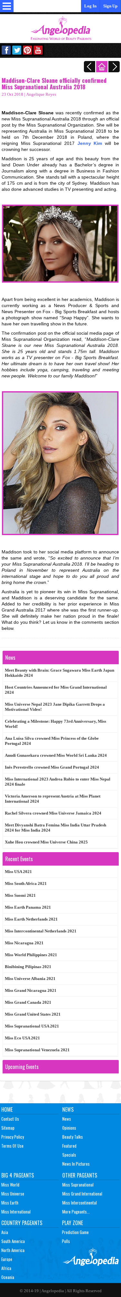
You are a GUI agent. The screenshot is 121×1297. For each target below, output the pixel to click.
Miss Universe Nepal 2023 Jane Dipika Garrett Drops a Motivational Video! (55, 707)
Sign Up (110, 6)
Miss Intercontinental (79, 1202)
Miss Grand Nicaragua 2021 (30, 990)
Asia (4, 1232)
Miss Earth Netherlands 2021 (31, 919)
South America (13, 1241)
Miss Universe (12, 1193)
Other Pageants (79, 1175)
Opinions (69, 1128)
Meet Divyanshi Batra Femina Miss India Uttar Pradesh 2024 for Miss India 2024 (55, 828)
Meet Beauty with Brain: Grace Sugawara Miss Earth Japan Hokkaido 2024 (59, 673)
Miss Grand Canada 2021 (28, 1002)
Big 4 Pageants (17, 1175)
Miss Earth (9, 1202)
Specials (69, 1154)
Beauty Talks (72, 1137)
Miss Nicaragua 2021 (24, 942)
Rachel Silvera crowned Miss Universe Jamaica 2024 (53, 813)
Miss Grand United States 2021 (33, 1014)
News (68, 1109)
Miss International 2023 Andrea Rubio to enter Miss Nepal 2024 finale (57, 782)
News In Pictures (76, 1163)
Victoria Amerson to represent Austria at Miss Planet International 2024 (52, 799)
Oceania (7, 1277)
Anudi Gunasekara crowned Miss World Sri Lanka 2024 (56, 755)
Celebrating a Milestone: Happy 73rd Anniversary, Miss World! (55, 724)
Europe (6, 1259)
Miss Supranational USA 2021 (32, 1026)
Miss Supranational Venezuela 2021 (37, 1049)
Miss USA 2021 (18, 871)
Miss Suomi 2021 (20, 895)
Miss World (10, 1184)
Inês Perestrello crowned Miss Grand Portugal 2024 (52, 767)
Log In (90, 6)
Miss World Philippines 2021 (31, 954)
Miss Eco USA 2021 (22, 1038)
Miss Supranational (78, 1184)
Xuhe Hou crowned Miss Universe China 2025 (46, 842)
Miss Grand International (82, 1193)
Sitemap (8, 1128)
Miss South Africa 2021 (26, 883)
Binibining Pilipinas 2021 (28, 966)
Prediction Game (75, 1232)
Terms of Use (12, 1146)
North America (13, 1250)
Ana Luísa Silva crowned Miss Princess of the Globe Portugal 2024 (52, 741)
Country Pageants (21, 1223)
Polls (66, 1241)
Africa (6, 1268)
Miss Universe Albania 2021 (30, 978)
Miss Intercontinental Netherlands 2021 (40, 931)
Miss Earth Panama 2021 (28, 907)
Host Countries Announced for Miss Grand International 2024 (56, 690)
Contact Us (10, 1119)
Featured (69, 1146)
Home (7, 1109)
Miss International (16, 1211)
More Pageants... (76, 1211)
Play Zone (72, 1223)
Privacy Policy (12, 1137)
